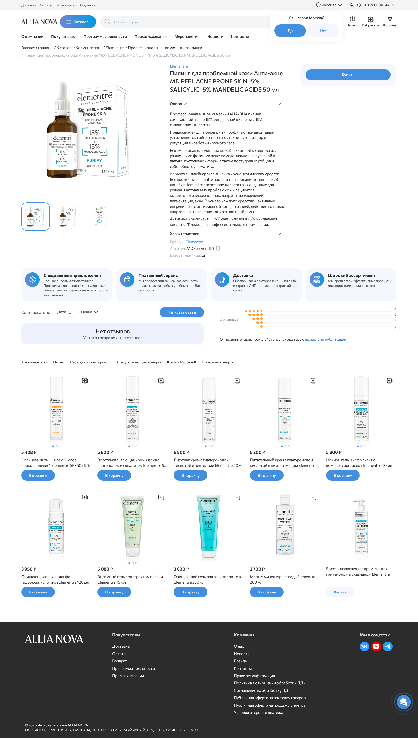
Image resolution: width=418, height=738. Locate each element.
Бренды (241, 660)
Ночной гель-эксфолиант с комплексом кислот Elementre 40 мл (359, 462)
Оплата (46, 5)
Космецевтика (34, 362)
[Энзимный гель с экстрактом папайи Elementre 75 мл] (132, 526)
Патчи (58, 362)
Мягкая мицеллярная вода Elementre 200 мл (282, 579)
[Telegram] (388, 646)
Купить (348, 74)
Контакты (240, 36)
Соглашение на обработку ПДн (262, 690)
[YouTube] (376, 646)
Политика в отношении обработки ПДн (270, 682)
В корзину (38, 475)
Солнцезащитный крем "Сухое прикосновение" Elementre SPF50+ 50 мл (55, 462)
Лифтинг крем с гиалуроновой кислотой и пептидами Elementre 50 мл (209, 462)
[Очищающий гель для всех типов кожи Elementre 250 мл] (209, 526)
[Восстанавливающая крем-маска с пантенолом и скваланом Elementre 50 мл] (132, 409)
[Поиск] (108, 22)
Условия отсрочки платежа (258, 712)
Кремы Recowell (181, 362)
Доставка (28, 5)
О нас (239, 646)
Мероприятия (187, 36)
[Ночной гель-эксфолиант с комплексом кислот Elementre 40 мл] (361, 409)
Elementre (179, 66)
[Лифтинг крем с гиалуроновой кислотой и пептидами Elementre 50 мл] (209, 409)
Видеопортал (65, 5)
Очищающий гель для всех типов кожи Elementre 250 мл (209, 579)
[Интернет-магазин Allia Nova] (35, 21)
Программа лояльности (105, 36)
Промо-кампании (150, 36)
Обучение (87, 5)
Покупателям (63, 36)
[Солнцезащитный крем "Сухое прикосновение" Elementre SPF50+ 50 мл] (56, 409)
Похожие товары (217, 362)
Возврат (119, 660)
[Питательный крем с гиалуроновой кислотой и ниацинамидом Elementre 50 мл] (285, 409)
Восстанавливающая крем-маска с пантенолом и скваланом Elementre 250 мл (358, 571)
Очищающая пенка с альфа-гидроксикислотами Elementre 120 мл (55, 579)
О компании (32, 36)
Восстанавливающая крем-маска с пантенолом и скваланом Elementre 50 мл (131, 462)
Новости (215, 36)
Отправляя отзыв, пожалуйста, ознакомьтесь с (283, 339)
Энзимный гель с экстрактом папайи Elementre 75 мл (130, 579)
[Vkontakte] (364, 646)
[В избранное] (85, 381)
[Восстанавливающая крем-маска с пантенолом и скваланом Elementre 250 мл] (361, 526)
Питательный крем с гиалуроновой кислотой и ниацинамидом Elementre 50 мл (283, 462)
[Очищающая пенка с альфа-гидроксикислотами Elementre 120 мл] (56, 526)
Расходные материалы (90, 362)
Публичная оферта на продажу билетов (269, 705)
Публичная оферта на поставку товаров (270, 697)
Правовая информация (254, 675)
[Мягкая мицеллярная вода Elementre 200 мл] (285, 526)
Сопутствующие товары (139, 362)
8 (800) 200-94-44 (373, 4)
